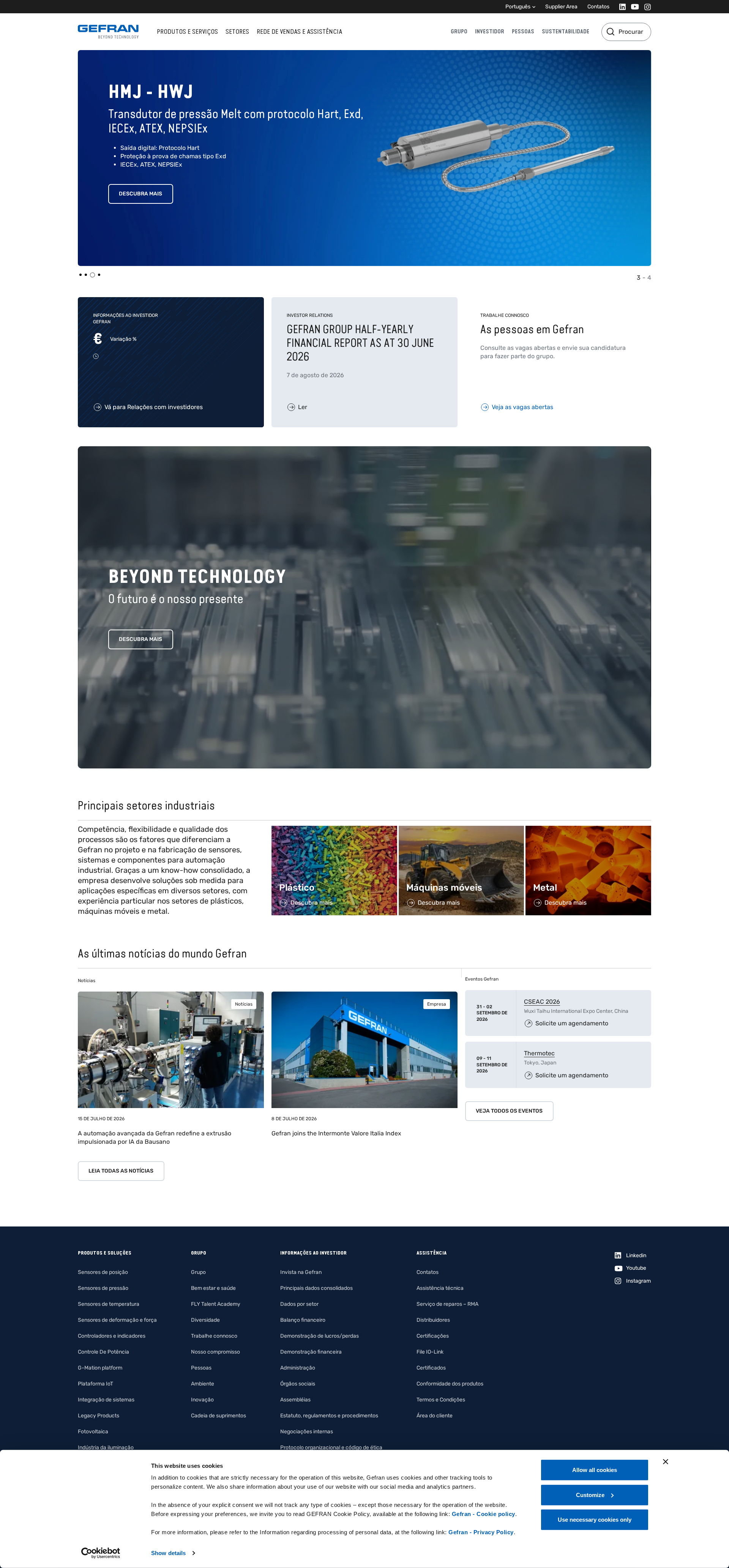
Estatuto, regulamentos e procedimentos (329, 1415)
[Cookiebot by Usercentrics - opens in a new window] (101, 1553)
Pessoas (523, 31)
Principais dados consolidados (316, 1288)
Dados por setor (299, 1304)
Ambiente (202, 1384)
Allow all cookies (594, 1470)
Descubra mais (140, 193)
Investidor (489, 31)
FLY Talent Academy (215, 1304)
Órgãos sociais (297, 1384)
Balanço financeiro (302, 1320)
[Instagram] (645, 6)
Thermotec (539, 1053)
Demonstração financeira (311, 1352)
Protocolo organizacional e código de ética (331, 1447)
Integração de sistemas (106, 1399)
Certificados (431, 1368)
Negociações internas (306, 1431)
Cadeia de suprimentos (218, 1415)
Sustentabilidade (565, 31)
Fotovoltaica (93, 1431)
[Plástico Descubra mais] (334, 829)
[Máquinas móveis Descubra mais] (461, 829)
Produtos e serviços (187, 31)
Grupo (459, 31)
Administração (297, 1368)
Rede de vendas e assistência (299, 31)
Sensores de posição (103, 1272)
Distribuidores (433, 1320)
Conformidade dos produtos (450, 1384)
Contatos (598, 6)
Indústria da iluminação (106, 1447)
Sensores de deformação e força (117, 1320)
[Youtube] (632, 6)
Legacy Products (98, 1415)
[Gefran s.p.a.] (108, 31)
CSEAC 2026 (542, 1001)
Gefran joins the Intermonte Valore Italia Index (336, 1133)
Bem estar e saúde (213, 1288)
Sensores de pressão (103, 1288)
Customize (590, 1494)
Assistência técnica (440, 1288)
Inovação (202, 1399)
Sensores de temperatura (108, 1304)
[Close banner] (665, 1461)
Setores (237, 31)
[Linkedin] (620, 6)
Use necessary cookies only (594, 1519)
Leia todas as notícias (120, 1171)
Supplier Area (561, 6)
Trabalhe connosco (214, 1336)
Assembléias (295, 1399)
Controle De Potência (103, 1352)
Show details (168, 1553)
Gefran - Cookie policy (483, 1514)
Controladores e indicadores (111, 1336)
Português (517, 6)
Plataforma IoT (95, 1384)
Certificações (433, 1336)
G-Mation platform (100, 1368)
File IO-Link (430, 1352)
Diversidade (205, 1320)
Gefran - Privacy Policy (481, 1532)
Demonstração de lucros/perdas (319, 1336)
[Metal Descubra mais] (588, 829)
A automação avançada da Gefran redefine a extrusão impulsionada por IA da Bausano (154, 1137)
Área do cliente (435, 1415)
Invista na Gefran (301, 1272)
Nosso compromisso (215, 1352)
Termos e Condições (441, 1399)
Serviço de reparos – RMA (447, 1304)
